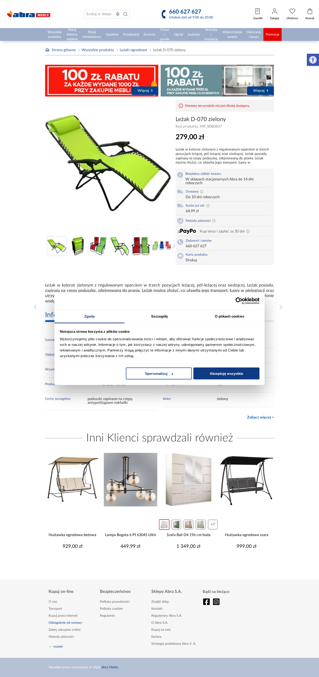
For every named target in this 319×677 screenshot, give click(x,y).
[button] (313, 60)
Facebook (206, 601)
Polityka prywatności (115, 601)
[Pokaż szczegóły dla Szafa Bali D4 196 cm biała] (188, 479)
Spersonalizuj (156, 374)
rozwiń (58, 646)
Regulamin (107, 615)
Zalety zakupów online (65, 629)
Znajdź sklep (160, 601)
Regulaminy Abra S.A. (166, 615)
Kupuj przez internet (63, 615)
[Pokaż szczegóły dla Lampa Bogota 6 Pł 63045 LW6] (130, 479)
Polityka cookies (111, 608)
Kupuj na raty (161, 629)
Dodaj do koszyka (75, 560)
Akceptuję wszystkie (226, 374)
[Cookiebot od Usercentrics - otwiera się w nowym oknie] (239, 300)
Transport (55, 608)
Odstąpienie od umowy (65, 622)
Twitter (216, 601)
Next (172, 246)
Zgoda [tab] (89, 316)
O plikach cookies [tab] (229, 316)
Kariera (156, 636)
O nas (53, 601)
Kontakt (157, 608)
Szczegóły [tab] (159, 316)
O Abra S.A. (159, 622)
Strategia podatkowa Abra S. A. (173, 643)
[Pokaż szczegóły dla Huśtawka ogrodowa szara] (246, 479)
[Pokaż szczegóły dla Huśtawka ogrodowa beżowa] (72, 479)
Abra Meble (109, 667)
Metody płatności (61, 636)
